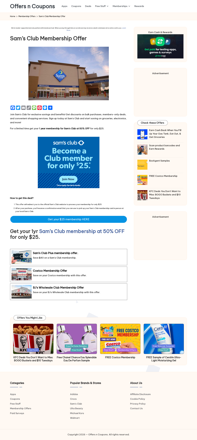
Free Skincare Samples (163, 346)
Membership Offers (127, 350)
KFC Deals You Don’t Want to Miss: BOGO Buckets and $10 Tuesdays (33, 359)
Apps (13, 394)
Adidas (74, 394)
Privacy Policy (138, 403)
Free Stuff (76, 350)
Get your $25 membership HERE (68, 219)
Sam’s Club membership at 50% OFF (82, 231)
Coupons (15, 398)
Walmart (75, 417)
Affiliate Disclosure (140, 394)
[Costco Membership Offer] (68, 274)
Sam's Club (76, 403)
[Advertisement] (160, 94)
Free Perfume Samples (76, 346)
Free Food (33, 350)
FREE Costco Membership (120, 357)
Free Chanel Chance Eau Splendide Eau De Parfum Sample (77, 359)
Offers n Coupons (32, 6)
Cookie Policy (137, 398)
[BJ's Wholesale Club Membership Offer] (68, 292)
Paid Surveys (17, 413)
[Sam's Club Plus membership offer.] (68, 257)
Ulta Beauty (76, 408)
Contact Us (136, 408)
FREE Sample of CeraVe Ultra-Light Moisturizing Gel (163, 359)
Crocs (73, 398)
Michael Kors (77, 413)
